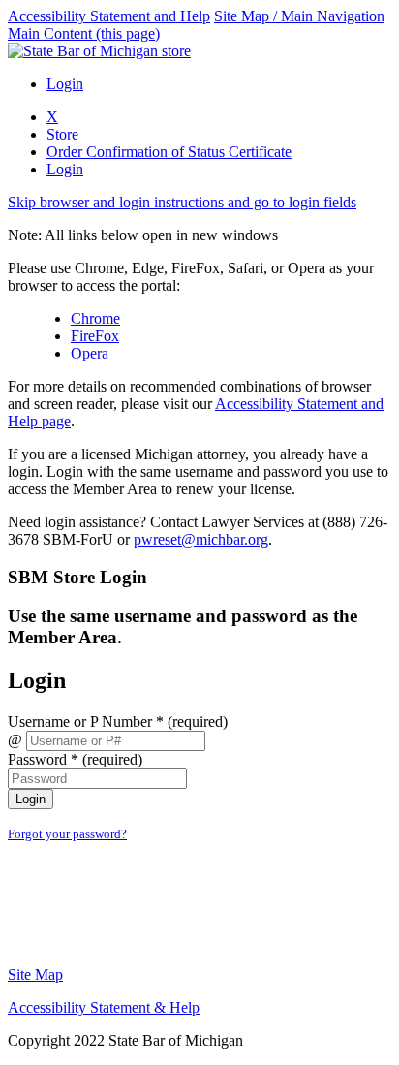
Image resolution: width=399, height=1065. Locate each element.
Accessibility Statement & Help (104, 1007)
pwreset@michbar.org (201, 539)
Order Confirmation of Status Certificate (169, 151)
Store (62, 134)
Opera (89, 353)
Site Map (35, 974)
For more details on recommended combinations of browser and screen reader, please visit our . (196, 403)
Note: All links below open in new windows (143, 235)
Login (64, 84)
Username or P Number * (118, 721)
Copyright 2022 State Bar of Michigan (125, 1040)
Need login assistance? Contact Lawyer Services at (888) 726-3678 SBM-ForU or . (197, 531)
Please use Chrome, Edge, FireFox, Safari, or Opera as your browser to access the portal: (191, 277)
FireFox (95, 336)
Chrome (95, 318)
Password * (75, 759)
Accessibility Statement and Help (109, 16)
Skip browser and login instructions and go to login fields (182, 202)
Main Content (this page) (84, 33)
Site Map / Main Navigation (299, 16)
